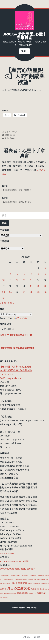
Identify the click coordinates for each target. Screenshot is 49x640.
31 (3, 298)
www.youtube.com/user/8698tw (17, 568)
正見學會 (3, 589)
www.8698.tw (7, 553)
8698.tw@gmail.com (10, 378)
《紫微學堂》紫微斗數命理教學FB (17, 348)
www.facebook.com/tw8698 (14, 561)
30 (45, 292)
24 (3, 292)
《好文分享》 (24, 575)
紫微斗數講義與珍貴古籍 (10, 593)
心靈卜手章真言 (11, 131)
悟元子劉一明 (6, 583)
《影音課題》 (32, 576)
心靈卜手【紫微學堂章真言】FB (16, 335)
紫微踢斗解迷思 (22, 593)
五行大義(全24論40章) (39, 579)
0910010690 (6, 374)
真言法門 (33, 589)
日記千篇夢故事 (19, 583)
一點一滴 (30, 579)
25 (10, 292)
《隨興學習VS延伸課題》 (20, 579)
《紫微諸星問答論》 (8, 579)
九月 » (11, 303)
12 (17, 280)
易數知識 (30, 583)
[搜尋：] (24, 215)
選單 (25, 52)
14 (31, 280)
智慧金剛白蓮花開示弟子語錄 (41, 583)
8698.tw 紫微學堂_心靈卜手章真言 (24, 36)
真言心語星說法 (11, 138)
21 (31, 286)
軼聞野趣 (5, 597)
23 (45, 286)
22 (38, 286)
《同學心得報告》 (5, 575)
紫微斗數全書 (40, 589)
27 (24, 292)
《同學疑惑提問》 (15, 575)
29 (38, 292)
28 (31, 292)
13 (24, 280)
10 (3, 280)
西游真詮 (31, 593)
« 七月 (3, 303)
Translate (22, 318)
